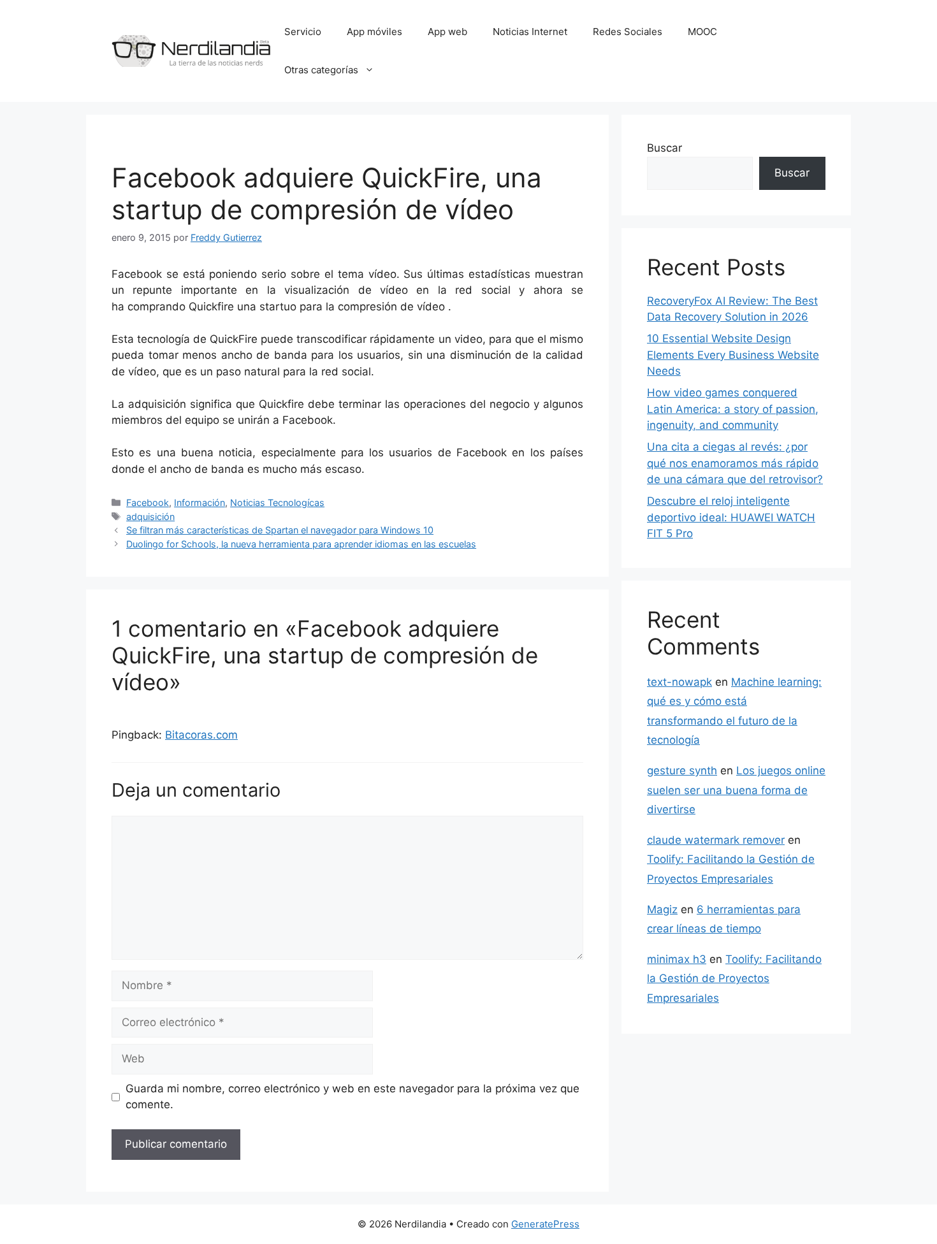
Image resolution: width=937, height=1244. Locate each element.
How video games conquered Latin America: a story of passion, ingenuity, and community (732, 408)
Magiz (662, 909)
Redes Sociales (627, 31)
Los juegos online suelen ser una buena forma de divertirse (736, 790)
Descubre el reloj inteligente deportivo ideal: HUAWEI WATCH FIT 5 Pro (731, 517)
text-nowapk (679, 682)
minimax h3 (676, 959)
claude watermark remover (716, 840)
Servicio (302, 31)
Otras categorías (321, 70)
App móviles (374, 31)
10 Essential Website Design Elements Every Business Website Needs (733, 354)
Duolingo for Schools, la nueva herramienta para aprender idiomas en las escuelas (301, 544)
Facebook (147, 502)
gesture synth (682, 770)
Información (199, 502)
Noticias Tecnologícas (277, 502)
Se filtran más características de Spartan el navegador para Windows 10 (279, 529)
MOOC (702, 31)
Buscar (664, 147)
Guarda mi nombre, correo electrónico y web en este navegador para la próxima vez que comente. (352, 1096)
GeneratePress (545, 1224)
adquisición (150, 516)
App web (447, 31)
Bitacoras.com (201, 734)
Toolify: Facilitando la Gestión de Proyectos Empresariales (734, 978)
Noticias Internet (530, 31)
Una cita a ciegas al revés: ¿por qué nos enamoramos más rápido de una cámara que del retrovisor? (735, 463)
